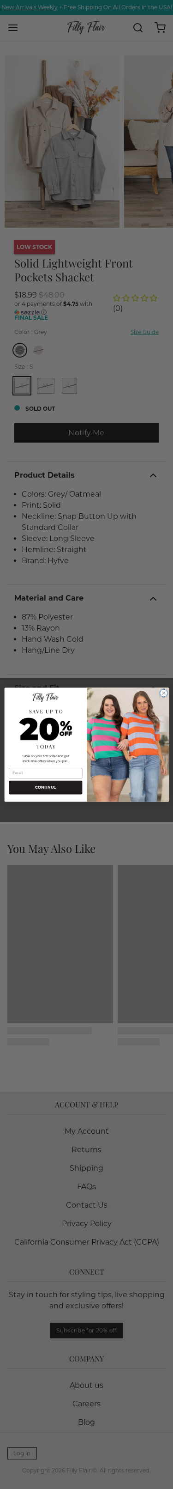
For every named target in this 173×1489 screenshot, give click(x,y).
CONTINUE (45, 787)
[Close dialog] (163, 693)
